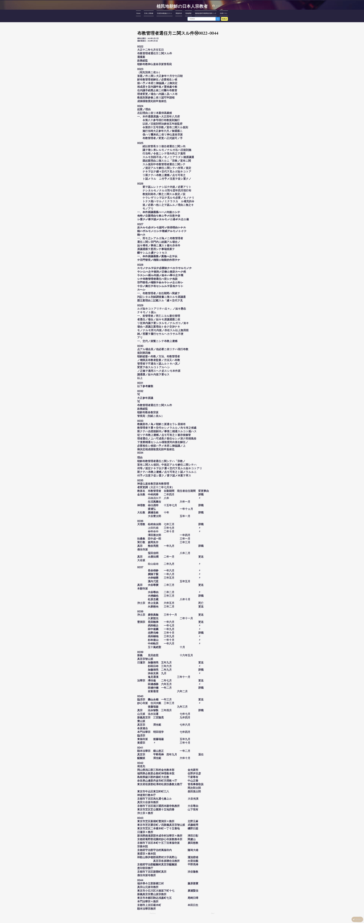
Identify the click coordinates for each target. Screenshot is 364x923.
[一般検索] (218, 19)
